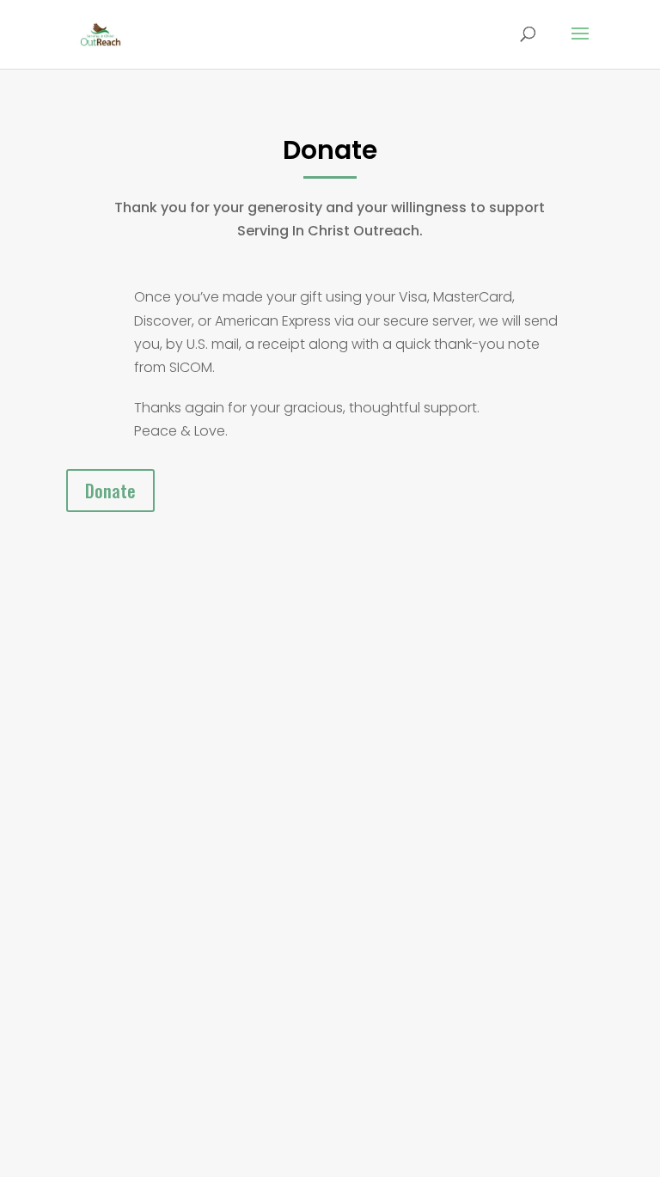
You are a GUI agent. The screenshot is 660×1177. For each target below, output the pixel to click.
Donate (110, 490)
